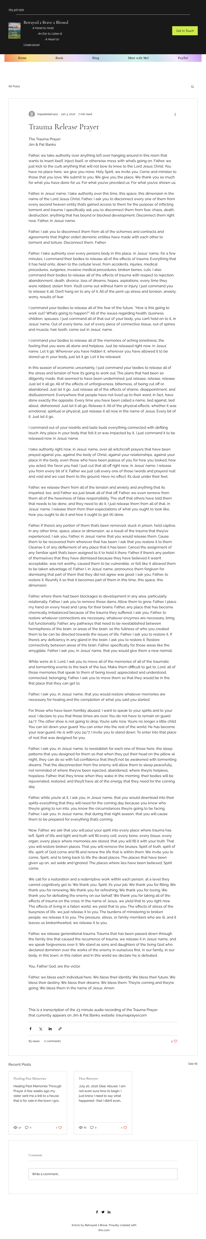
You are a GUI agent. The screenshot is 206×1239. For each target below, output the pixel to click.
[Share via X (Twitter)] (40, 1029)
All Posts (14, 86)
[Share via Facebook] (30, 1029)
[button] (185, 30)
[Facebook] (97, 1212)
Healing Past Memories (29, 1078)
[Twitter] (103, 1212)
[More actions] (175, 114)
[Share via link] (60, 1029)
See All (193, 1063)
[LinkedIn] (109, 1212)
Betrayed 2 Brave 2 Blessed (46, 22)
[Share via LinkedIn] (50, 1029)
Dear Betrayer (88, 1078)
